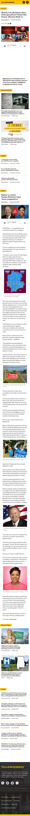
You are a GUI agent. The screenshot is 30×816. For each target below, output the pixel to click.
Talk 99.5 (7, 84)
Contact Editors (5, 804)
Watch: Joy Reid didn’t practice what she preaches (9, 178)
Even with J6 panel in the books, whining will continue (10, 169)
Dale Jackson (5, 20)
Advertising (14, 804)
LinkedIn (8, 23)
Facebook (10, 23)
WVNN (20, 82)
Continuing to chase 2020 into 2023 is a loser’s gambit (9, 160)
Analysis (3, 8)
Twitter (6, 23)
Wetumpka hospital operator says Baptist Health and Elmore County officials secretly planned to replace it (12, 112)
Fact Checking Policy (6, 800)
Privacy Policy (4, 797)
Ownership (16, 800)
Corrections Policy (15, 797)
